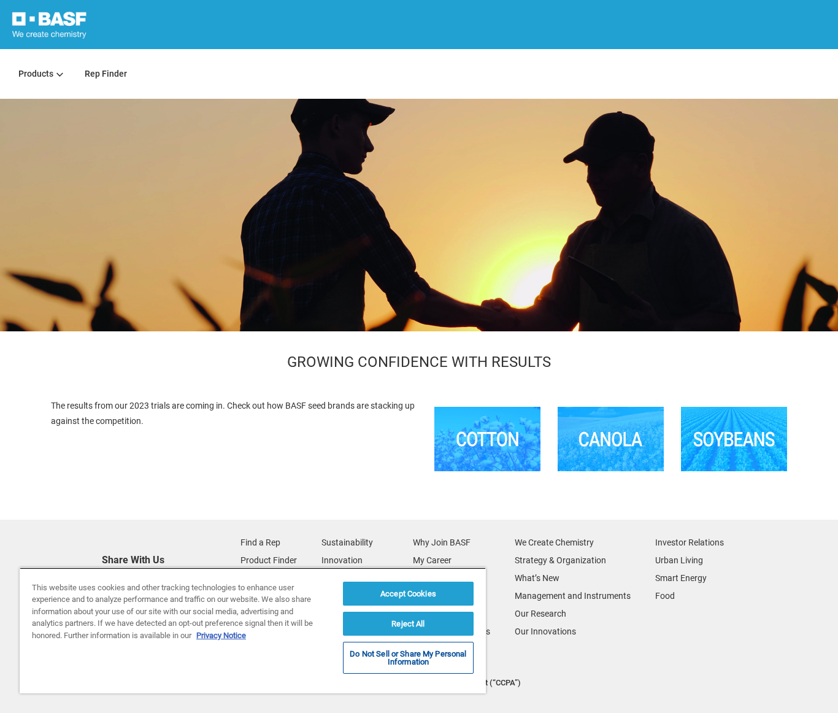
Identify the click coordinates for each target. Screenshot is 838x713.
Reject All (408, 623)
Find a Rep (260, 542)
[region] (253, 630)
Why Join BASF (442, 542)
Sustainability (347, 542)
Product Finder (268, 560)
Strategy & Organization (560, 560)
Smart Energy (681, 578)
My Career (432, 560)
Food (665, 596)
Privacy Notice (221, 635)
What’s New (537, 578)
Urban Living (679, 560)
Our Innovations (545, 631)
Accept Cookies (408, 593)
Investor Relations (689, 542)
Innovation (342, 560)
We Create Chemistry (554, 542)
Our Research (540, 614)
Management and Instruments (573, 596)
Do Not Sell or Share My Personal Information (408, 657)
